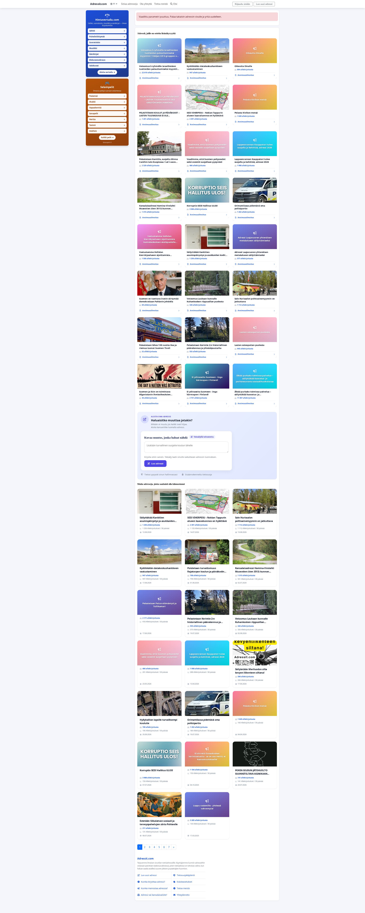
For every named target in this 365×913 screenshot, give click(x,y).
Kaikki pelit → (107, 137)
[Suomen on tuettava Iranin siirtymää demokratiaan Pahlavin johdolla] (159, 292)
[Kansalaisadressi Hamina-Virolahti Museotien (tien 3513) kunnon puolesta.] (159, 199)
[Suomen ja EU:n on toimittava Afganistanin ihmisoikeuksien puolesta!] (159, 385)
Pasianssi (107, 96)
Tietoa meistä (161, 4)
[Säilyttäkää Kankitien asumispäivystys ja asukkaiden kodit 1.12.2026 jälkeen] (207, 245)
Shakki (107, 102)
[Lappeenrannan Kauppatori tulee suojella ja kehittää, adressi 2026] (255, 152)
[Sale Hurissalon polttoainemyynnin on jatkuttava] (255, 292)
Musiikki (107, 48)
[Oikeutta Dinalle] (255, 58)
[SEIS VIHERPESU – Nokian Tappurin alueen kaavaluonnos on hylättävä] (207, 106)
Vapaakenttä (107, 107)
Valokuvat (107, 65)
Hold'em (107, 131)
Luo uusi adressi (264, 4)
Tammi (107, 125)
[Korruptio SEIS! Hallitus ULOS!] (207, 198)
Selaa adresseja (129, 4)
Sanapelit (107, 113)
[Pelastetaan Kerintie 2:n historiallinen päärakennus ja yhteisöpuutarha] (207, 338)
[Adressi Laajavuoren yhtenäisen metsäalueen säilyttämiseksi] (255, 245)
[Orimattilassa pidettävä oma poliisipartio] (255, 199)
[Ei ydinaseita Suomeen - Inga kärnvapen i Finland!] (207, 385)
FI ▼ (115, 4)
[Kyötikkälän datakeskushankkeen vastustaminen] (207, 59)
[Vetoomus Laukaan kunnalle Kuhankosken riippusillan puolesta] (207, 292)
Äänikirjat (107, 54)
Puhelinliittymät (107, 36)
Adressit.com (98, 3)
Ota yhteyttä (146, 4)
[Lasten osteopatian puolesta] (255, 337)
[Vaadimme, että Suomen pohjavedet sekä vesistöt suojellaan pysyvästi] (207, 152)
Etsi (175, 4)
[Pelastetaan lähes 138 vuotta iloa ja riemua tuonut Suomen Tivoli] (159, 338)
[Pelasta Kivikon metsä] (255, 105)
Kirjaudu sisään (242, 4)
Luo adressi (157, 463)
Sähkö (107, 30)
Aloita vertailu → (107, 72)
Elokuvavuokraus (107, 60)
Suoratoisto (107, 42)
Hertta (107, 119)
